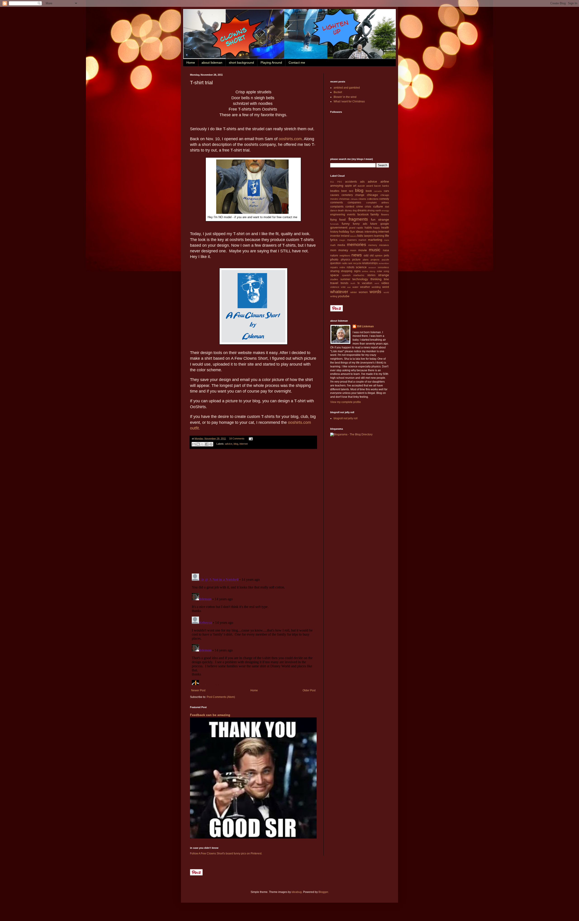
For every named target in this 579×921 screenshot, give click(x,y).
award (369, 185)
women (363, 292)
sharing (334, 271)
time (386, 279)
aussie (361, 185)
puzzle (385, 259)
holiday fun (347, 231)
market (362, 240)
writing (333, 296)
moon (353, 250)
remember (384, 263)
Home (190, 62)
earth (378, 210)
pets (386, 255)
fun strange (380, 219)
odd (366, 255)
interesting (371, 231)
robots (350, 267)
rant (350, 263)
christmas (344, 199)
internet (244, 443)
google (384, 223)
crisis (368, 206)
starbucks (358, 275)
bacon (377, 185)
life (387, 235)
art (354, 185)
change (359, 195)
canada (378, 191)
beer (344, 191)
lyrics (333, 239)
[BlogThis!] (198, 444)
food (342, 219)
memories (356, 244)
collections (373, 199)
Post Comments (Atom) (221, 697)
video (385, 283)
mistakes (384, 245)
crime (359, 206)
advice (228, 443)
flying (333, 219)
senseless (383, 267)
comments (336, 202)
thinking (376, 279)
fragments (358, 219)
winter (353, 292)
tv (359, 283)
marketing (375, 239)
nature (334, 255)
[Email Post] (250, 438)
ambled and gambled (347, 87)
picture (356, 259)
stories (371, 275)
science (361, 267)
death (341, 210)
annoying (336, 185)
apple (348, 185)
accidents (351, 181)
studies (334, 279)
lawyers (368, 235)
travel (334, 283)
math (333, 245)
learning (379, 235)
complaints (337, 206)
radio (344, 263)
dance (333, 210)
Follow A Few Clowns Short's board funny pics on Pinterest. (226, 853)
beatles (334, 191)
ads (362, 181)
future (373, 223)
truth (353, 283)
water (355, 287)
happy (376, 227)
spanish (346, 275)
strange (383, 275)
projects (375, 259)
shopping (346, 271)
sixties (365, 271)
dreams (362, 210)
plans (366, 259)
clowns (362, 199)
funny (346, 223)
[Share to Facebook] (206, 444)
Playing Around (271, 62)
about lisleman (212, 62)
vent (377, 283)
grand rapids (356, 227)
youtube (343, 296)
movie (362, 250)
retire (342, 267)
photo (334, 259)
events (351, 214)
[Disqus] (253, 511)
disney (348, 210)
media (341, 245)
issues (353, 236)
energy (385, 210)
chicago (372, 195)
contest (349, 206)
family (374, 214)
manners (352, 240)
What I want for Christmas (349, 101)
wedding (376, 287)
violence (334, 287)
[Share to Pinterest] (211, 444)
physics (345, 259)
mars (386, 240)
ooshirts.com (290, 139)
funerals (334, 224)
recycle (357, 263)
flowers (385, 214)
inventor (335, 235)
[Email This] (194, 444)
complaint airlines (377, 202)
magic (342, 240)
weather (365, 287)
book (369, 191)
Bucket (338, 92)
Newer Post (198, 690)
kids (360, 235)
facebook (363, 214)
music (374, 249)
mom (333, 250)
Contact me (297, 62)
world (386, 292)
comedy (384, 198)
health (385, 227)
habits (368, 227)
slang (372, 271)
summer (345, 279)
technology (360, 279)
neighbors (344, 255)
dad (387, 206)
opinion (378, 255)
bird (351, 191)
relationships (370, 263)
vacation (367, 283)
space (334, 275)
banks (385, 185)
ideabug (297, 892)
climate (354, 199)
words (375, 291)
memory (372, 245)
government (338, 227)
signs (357, 271)
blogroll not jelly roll (346, 418)
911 (332, 182)
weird (385, 287)
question (335, 263)
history (334, 231)
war (349, 287)
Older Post (309, 690)
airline (384, 181)
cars (386, 191)
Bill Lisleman (365, 326)
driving (371, 210)
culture (378, 206)
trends (344, 283)
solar (379, 271)
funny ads (360, 223)
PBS (339, 182)
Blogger (323, 892)
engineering (337, 214)
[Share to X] (202, 444)
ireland (345, 235)
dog (355, 210)
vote (343, 287)
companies (354, 202)
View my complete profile (345, 402)
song (386, 271)
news (356, 255)
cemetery (347, 195)
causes (334, 195)
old (372, 255)
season (372, 267)
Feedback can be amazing (210, 715)
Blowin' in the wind (345, 97)
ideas (359, 231)
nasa (386, 250)
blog (236, 443)
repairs (334, 267)
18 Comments (236, 438)
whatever (339, 291)
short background (241, 62)
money (343, 250)
